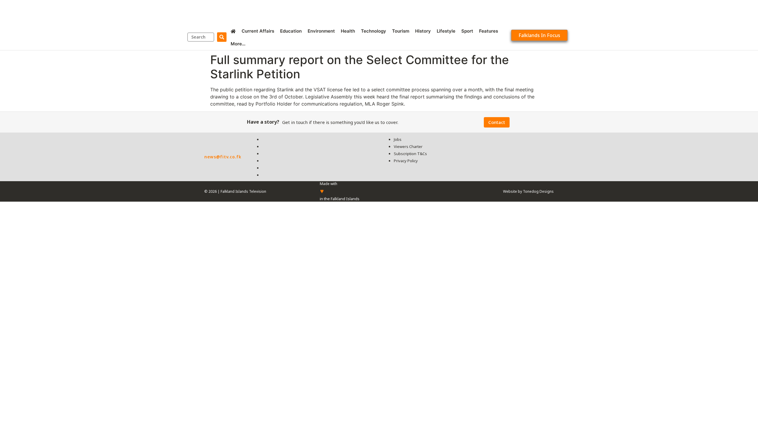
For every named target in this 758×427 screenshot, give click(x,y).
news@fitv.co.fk (222, 157)
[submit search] (222, 37)
